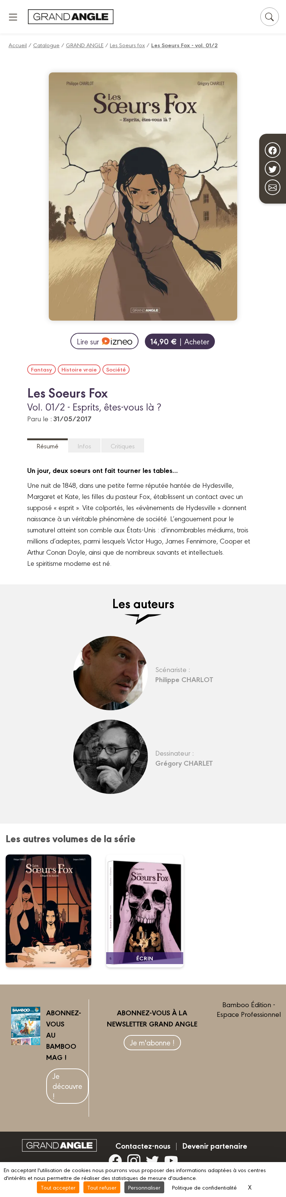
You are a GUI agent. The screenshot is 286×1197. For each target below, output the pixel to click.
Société (116, 369)
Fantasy (41, 369)
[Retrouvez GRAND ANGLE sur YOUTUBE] (171, 1160)
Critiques (123, 445)
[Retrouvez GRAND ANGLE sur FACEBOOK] (115, 1160)
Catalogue (46, 45)
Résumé (47, 445)
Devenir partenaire (214, 1145)
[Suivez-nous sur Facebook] (272, 150)
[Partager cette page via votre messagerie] (272, 187)
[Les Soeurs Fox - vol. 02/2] (53, 911)
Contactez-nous (143, 1145)
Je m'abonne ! (152, 1042)
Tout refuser (102, 1187)
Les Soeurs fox (127, 45)
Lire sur (88, 341)
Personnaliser (144, 1187)
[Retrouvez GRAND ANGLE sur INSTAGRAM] (133, 1160)
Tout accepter (58, 1187)
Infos (84, 445)
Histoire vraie (79, 369)
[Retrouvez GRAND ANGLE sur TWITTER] (152, 1160)
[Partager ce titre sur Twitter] (272, 168)
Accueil (18, 45)
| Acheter (179, 341)
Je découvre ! (67, 1086)
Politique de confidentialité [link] (204, 1187)
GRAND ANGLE (85, 45)
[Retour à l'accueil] (71, 16)
